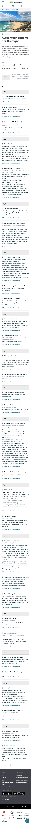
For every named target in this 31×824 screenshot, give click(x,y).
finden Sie (6, 99)
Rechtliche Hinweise (21, 782)
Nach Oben (25, 807)
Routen (5, 6)
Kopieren (16, 6)
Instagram (6, 802)
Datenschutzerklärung (22, 780)
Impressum (19, 775)
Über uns (4, 777)
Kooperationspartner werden (7, 783)
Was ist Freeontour (7, 787)
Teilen (24, 6)
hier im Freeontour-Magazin (17, 99)
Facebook (6, 799)
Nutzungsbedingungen (22, 777)
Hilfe (3, 775)
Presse (3, 780)
